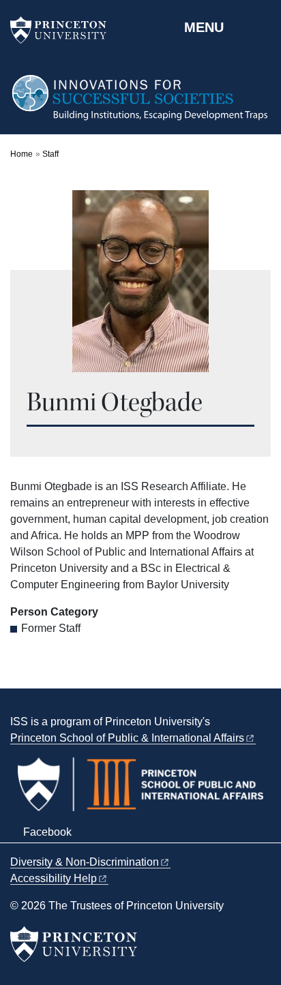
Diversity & (84, 862)
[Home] (140, 104)
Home (21, 154)
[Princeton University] (64, 30)
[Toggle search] (262, 26)
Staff (50, 154)
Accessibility (53, 878)
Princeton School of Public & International (127, 738)
